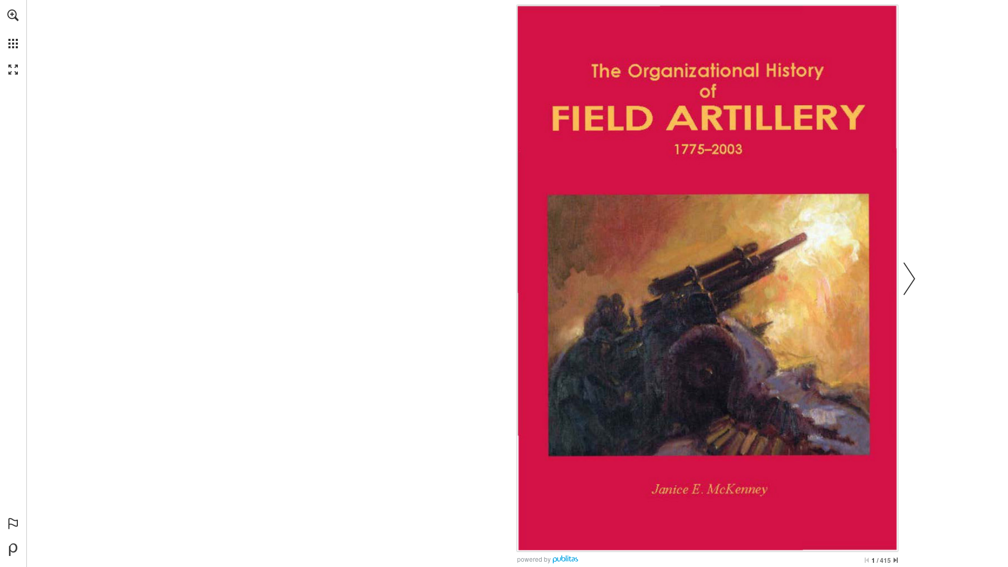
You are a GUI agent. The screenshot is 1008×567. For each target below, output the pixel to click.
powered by (534, 558)
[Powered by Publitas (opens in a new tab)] (13, 550)
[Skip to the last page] (896, 560)
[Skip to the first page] (867, 560)
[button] (13, 15)
